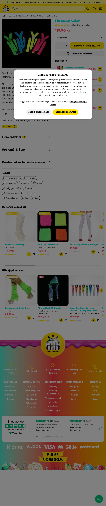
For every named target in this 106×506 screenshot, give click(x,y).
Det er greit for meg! (66, 112)
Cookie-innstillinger (38, 112)
